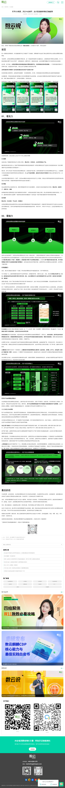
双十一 (55, 584)
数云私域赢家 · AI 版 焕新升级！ (10, 556)
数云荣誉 (10, 584)
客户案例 (25, 581)
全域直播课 (40, 581)
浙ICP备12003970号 (25, 785)
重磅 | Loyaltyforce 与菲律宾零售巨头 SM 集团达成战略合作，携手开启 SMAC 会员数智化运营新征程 (22, 559)
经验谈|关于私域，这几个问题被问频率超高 (15, 539)
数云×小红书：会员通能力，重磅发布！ (11, 565)
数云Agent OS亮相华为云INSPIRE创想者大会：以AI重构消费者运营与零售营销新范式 (19, 552)
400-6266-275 (32, 761)
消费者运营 (25, 584)
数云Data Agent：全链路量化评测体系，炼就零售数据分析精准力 (15, 562)
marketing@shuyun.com (34, 764)
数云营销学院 (55, 581)
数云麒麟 (47, 586)
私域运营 (40, 584)
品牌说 (18, 586)
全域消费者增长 (10, 581)
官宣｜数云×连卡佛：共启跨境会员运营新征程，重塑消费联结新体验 (16, 568)
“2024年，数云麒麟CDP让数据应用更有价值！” (16, 537)
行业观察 (11, 6)
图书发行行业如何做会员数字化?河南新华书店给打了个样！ (14, 571)
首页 (2, 6)
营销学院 (6, 6)
